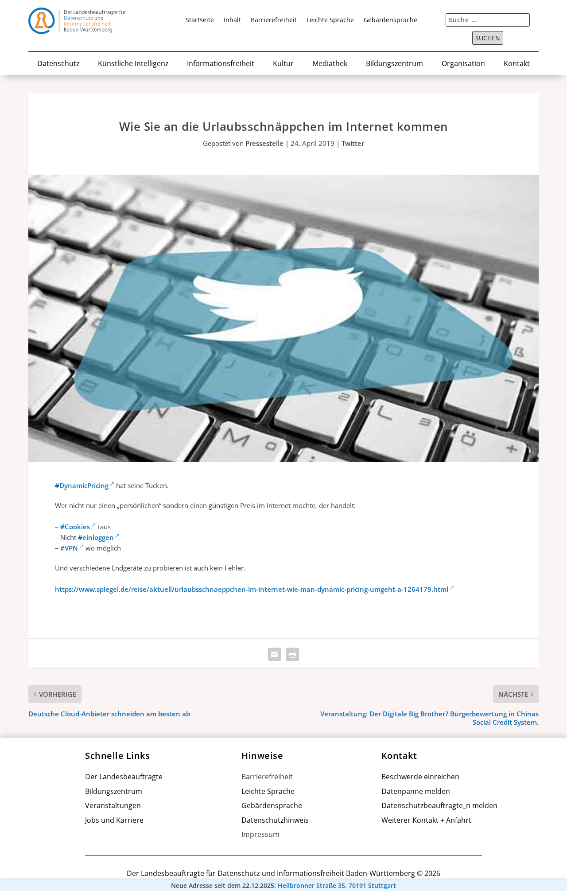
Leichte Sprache (330, 20)
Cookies (75, 526)
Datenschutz (58, 64)
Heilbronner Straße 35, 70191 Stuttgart (337, 886)
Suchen (487, 38)
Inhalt (232, 20)
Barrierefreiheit (274, 20)
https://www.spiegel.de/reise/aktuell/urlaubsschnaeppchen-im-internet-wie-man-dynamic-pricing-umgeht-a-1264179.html (251, 589)
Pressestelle (264, 143)
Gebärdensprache (390, 20)
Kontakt (517, 64)
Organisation (463, 64)
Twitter (353, 143)
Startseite (200, 20)
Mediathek (329, 64)
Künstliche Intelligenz (133, 64)
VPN (69, 547)
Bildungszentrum (394, 64)
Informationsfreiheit (220, 64)
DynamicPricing (82, 485)
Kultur (283, 64)
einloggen (96, 537)
